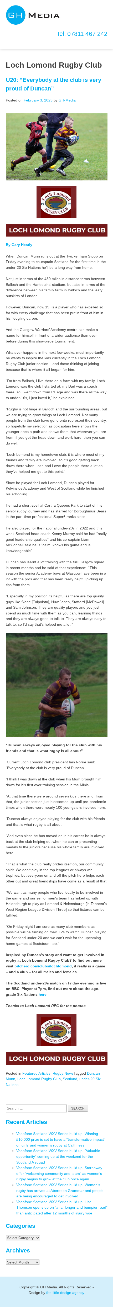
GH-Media (67, 100)
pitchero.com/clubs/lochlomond (43, 966)
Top (108, 1302)
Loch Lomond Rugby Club (39, 1079)
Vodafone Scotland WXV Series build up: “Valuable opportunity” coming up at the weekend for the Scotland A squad (58, 1156)
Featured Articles (36, 1073)
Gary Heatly (22, 245)
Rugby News (63, 1073)
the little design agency (65, 1292)
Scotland (70, 1079)
